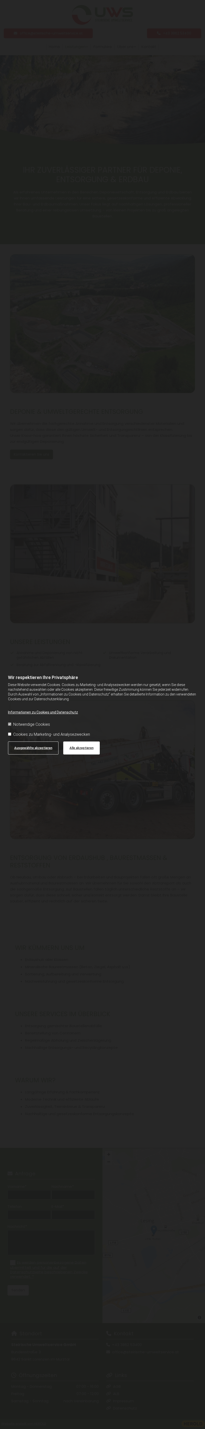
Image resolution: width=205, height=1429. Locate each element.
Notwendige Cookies (31, 724)
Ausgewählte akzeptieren (33, 748)
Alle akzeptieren (82, 748)
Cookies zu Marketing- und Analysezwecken (51, 734)
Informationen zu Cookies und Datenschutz (43, 712)
